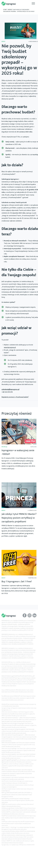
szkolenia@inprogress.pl (10, 389)
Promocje (4, 447)
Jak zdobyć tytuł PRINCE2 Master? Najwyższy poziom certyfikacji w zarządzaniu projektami (19, 518)
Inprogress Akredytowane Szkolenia (9, 3)
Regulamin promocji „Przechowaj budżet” (15, 397)
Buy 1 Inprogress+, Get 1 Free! (17, 582)
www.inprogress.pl (10, 347)
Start (5, 9)
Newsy (10, 9)
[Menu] (33, 3)
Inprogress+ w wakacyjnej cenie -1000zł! (18, 452)
